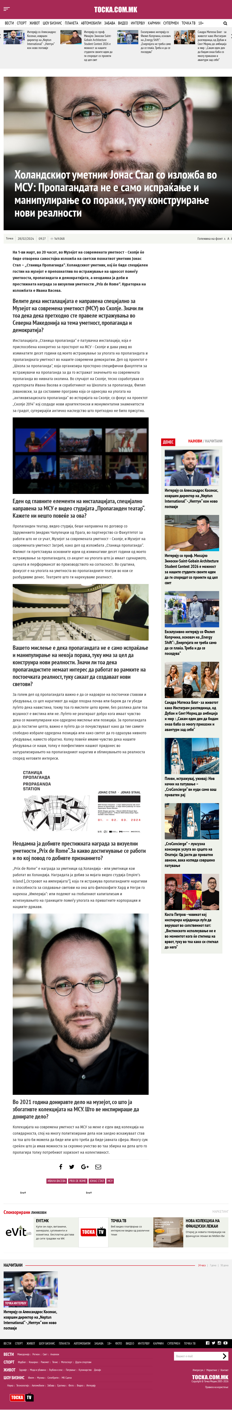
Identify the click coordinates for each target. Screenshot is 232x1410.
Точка (9, 238)
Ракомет (45, 1362)
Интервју (138, 23)
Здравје (23, 1370)
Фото (118, 1343)
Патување (71, 1370)
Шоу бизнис (52, 23)
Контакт (224, 1370)
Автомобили (91, 23)
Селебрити (53, 1377)
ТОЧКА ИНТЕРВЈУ (15, 1303)
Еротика (61, 1385)
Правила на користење (216, 1387)
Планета (71, 23)
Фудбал (22, 1362)
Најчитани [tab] (213, 441)
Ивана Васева (57, 1181)
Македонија (23, 1354)
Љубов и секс (56, 1370)
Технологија (22, 1385)
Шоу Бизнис (14, 1377)
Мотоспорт (66, 1362)
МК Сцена (67, 1377)
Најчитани (13, 1265)
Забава (109, 23)
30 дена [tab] (224, 1265)
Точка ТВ (188, 23)
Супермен (171, 23)
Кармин (154, 23)
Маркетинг (211, 1370)
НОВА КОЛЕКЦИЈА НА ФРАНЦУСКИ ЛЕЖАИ (202, 1223)
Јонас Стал (97, 1181)
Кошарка (33, 1362)
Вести (9, 23)
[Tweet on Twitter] (72, 1167)
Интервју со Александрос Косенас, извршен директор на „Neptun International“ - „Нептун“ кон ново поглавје (41, 40)
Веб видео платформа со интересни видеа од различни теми (130, 1230)
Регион (36, 1354)
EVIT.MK (42, 1220)
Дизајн (97, 1370)
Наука (10, 1385)
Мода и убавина (38, 1370)
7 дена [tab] (213, 1265)
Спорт (22, 23)
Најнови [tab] (195, 441)
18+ (201, 23)
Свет (45, 1354)
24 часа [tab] (202, 1265)
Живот (35, 23)
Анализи (54, 1354)
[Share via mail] (98, 1167)
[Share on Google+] (85, 1167)
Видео (123, 23)
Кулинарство (85, 1370)
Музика (40, 1377)
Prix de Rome (77, 1181)
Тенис (55, 1362)
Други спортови (83, 1362)
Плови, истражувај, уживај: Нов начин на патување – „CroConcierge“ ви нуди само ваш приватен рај (190, 787)
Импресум (198, 1370)
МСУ (110, 1181)
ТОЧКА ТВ (118, 1220)
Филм (31, 1377)
